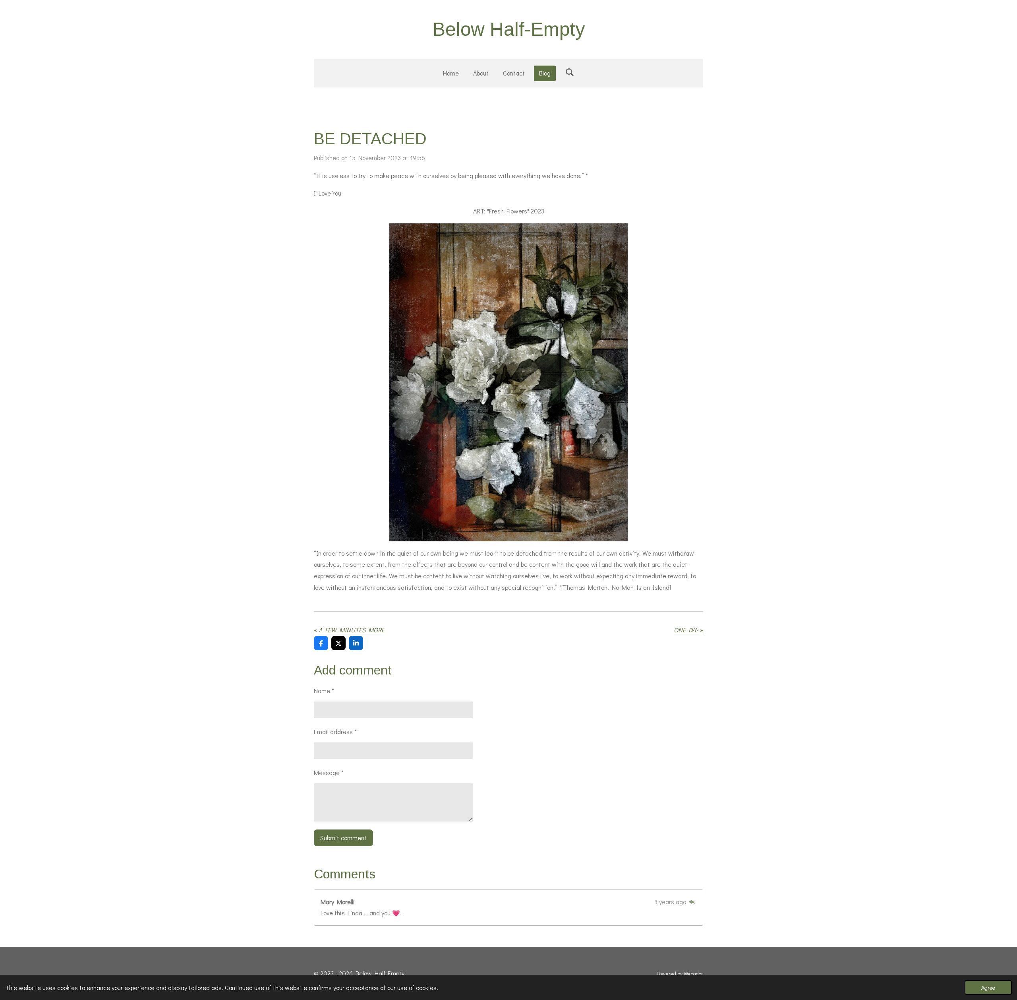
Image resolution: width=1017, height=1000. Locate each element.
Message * (329, 772)
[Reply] (692, 901)
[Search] (569, 72)
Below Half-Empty (509, 29)
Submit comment (343, 837)
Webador (693, 973)
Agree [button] (988, 987)
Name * (324, 690)
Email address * (335, 731)
